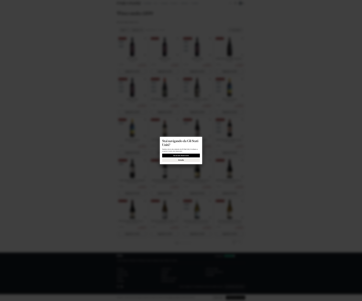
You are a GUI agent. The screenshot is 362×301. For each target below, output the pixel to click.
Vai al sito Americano (181, 155)
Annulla (181, 160)
